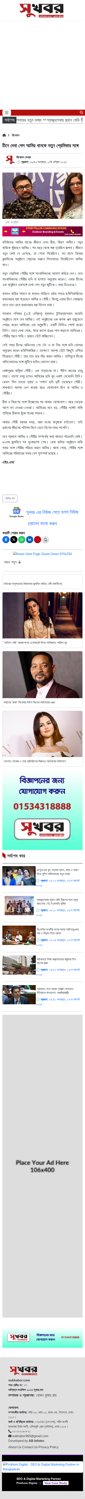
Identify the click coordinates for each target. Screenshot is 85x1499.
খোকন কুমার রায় (32, 1395)
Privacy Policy (49, 1447)
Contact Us (30, 1447)
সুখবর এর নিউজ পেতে (43, 512)
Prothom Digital (26, 1483)
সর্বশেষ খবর (16, 855)
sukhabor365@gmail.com (29, 1436)
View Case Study (55, 1483)
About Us (15, 1447)
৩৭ (17, 1385)
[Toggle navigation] (6, 113)
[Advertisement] (42, 65)
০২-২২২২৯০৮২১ (20, 1431)
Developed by (26, 1440)
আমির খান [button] (10, 498)
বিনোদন (15, 135)
